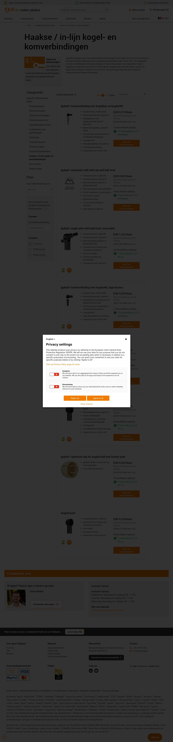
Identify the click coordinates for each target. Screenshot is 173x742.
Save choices (86, 404)
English (49, 339)
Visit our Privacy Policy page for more (63, 364)
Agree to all (98, 398)
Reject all (75, 398)
